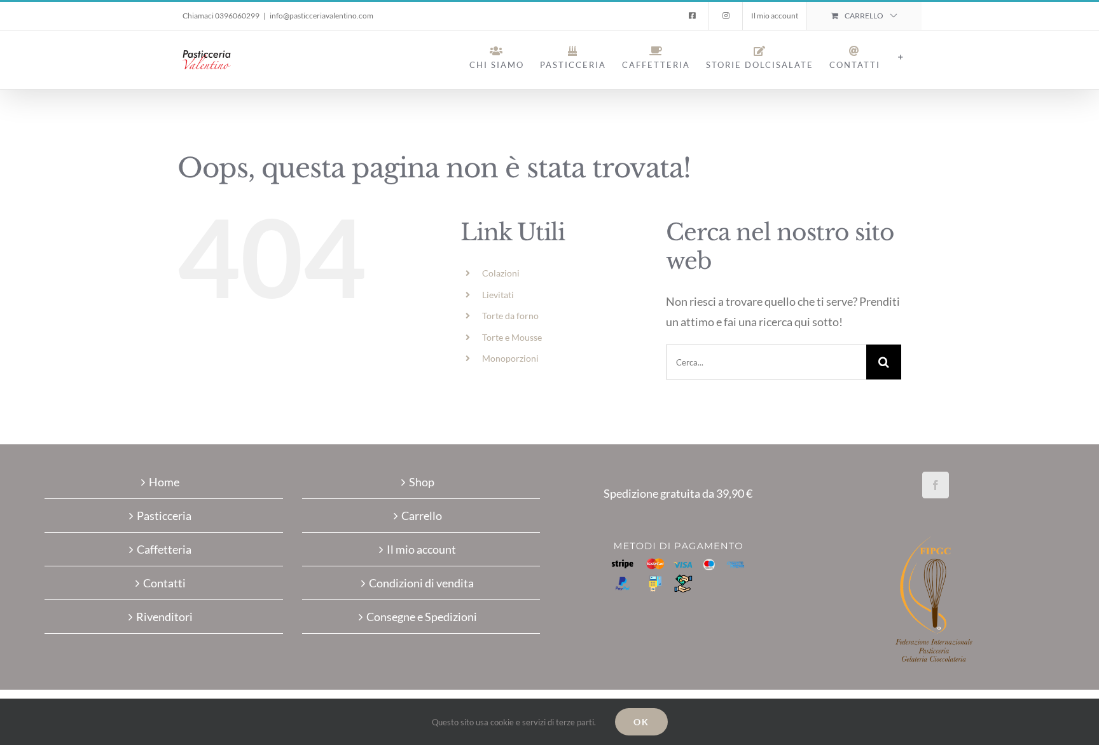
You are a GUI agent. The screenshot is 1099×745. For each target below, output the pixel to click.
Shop (421, 482)
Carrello (421, 516)
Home (164, 482)
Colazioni (501, 273)
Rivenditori (164, 617)
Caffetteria (164, 549)
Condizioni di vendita (421, 583)
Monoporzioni (510, 358)
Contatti (164, 583)
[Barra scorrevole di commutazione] (901, 57)
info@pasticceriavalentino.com (321, 15)
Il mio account (421, 549)
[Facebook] (935, 485)
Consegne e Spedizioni (421, 617)
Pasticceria (164, 516)
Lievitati (498, 294)
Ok (641, 721)
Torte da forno (510, 315)
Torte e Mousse (512, 337)
